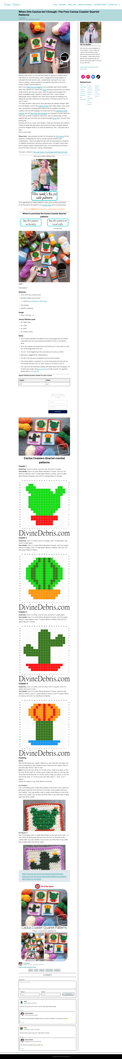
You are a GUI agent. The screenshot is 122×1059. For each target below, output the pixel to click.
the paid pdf (35, 371)
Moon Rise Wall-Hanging (38, 113)
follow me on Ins (31, 87)
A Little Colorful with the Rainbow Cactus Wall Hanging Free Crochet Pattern (90, 95)
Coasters (20, 966)
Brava (45, 89)
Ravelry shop (47, 205)
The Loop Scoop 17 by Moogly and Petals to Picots (50, 152)
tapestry (57, 970)
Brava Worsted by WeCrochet (37, 301)
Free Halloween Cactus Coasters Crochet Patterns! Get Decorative (83, 92)
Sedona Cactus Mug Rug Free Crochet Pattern (97, 91)
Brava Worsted (43, 369)
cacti (36, 970)
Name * (23, 992)
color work (49, 970)
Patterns (34, 966)
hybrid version (43, 106)
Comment (22, 979)
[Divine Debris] (17, 4)
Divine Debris (23, 17)
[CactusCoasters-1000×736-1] (44, 437)
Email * (43, 992)
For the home (29, 966)
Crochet (24, 966)
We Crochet (60, 136)
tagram (39, 87)
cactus (42, 970)
